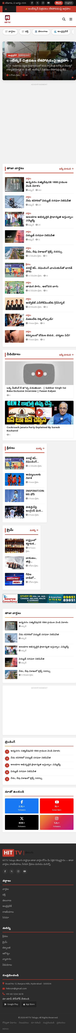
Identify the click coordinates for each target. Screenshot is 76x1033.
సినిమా (5, 917)
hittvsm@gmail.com (16, 988)
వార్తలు (5, 889)
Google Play (12, 1004)
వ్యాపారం (6, 959)
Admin (5, 1029)
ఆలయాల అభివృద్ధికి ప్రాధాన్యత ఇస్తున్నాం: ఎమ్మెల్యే (44, 647)
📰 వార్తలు (10, 31)
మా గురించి (36, 1023)
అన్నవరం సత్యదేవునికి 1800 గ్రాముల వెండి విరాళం (43, 622)
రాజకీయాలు (8, 912)
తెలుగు (59, 3)
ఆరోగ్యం (6, 953)
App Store (30, 1004)
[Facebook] (5, 871)
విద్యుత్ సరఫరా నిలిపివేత (31, 659)
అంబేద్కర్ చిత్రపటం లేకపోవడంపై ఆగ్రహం (46, 9)
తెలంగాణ (6, 900)
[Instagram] (18, 871)
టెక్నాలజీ (6, 947)
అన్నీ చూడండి (65, 169)
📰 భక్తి (25, 31)
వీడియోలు (7, 965)
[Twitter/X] (11, 871)
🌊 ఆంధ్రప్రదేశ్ (61, 31)
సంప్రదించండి (48, 1023)
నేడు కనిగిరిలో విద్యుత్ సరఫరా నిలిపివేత (39, 634)
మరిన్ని (39, 448)
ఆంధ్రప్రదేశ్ (7, 906)
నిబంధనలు (24, 1023)
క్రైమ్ (4, 942)
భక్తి (3, 895)
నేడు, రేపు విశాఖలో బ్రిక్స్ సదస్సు (34, 671)
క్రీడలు (5, 936)
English (68, 3)
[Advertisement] (38, 124)
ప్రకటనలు (61, 1023)
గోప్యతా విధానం (9, 1023)
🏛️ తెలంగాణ (41, 31)
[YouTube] (24, 871)
